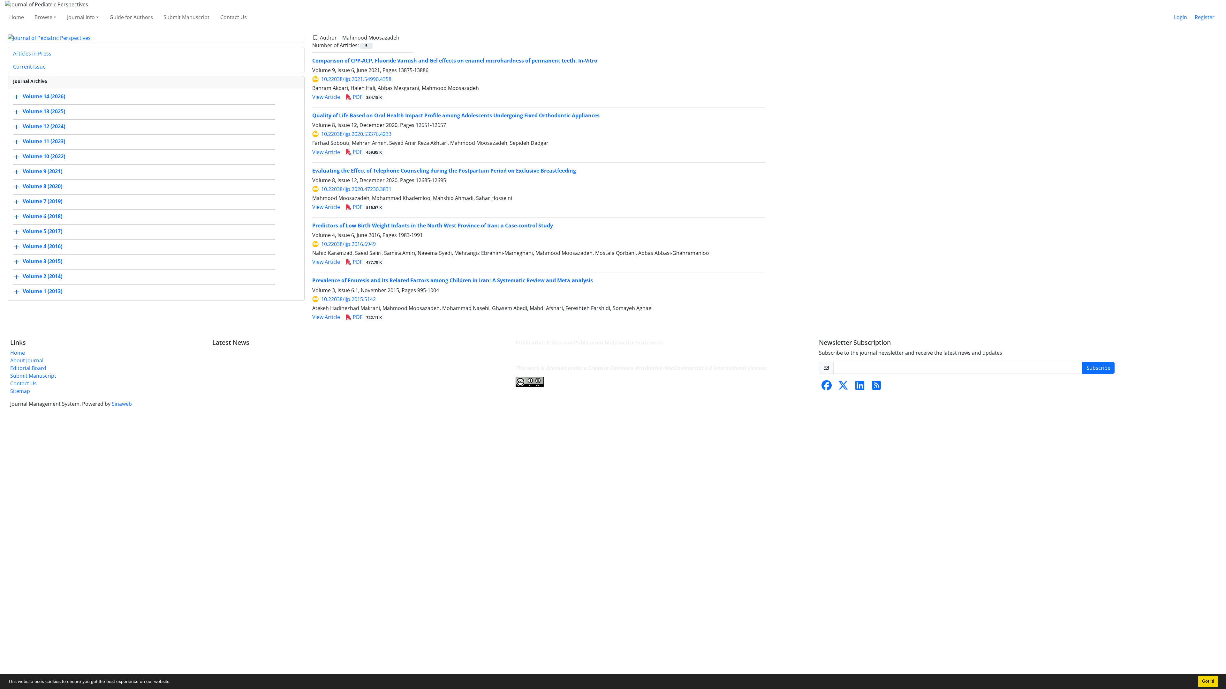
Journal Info (81, 17)
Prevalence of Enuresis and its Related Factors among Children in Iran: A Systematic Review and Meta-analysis (452, 280)
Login (1180, 17)
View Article (326, 96)
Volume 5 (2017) (42, 231)
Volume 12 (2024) (44, 126)
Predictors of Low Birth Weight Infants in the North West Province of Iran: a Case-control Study (432, 225)
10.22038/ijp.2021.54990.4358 (356, 79)
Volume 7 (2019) (42, 201)
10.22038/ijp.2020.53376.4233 (356, 133)
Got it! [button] (1208, 681)
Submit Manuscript (186, 17)
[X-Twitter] (843, 387)
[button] (173, 682)
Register (1205, 17)
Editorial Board (28, 368)
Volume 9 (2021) (42, 171)
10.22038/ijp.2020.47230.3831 (356, 189)
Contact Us (233, 17)
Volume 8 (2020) (42, 186)
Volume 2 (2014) (42, 276)
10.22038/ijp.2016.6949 (348, 244)
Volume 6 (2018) (42, 216)
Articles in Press (32, 53)
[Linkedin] (859, 387)
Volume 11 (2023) (44, 141)
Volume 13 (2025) (44, 111)
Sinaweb (122, 403)
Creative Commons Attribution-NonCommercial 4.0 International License (677, 368)
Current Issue (29, 66)
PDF (367, 96)
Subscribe (1098, 367)
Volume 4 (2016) (42, 246)
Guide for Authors (131, 17)
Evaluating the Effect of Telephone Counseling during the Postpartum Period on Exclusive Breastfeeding (444, 170)
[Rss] (876, 387)
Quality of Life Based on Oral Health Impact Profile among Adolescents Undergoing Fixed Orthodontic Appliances (456, 115)
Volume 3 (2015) (42, 261)
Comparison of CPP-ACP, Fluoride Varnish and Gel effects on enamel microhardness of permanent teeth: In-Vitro (454, 60)
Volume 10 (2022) (44, 156)
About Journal (26, 360)
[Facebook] (826, 387)
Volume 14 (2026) (44, 96)
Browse (43, 17)
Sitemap (20, 391)
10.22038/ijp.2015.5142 (348, 299)
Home (16, 17)
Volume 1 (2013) (42, 291)
